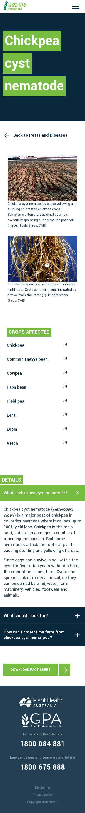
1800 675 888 (42, 767)
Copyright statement (42, 802)
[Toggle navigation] (75, 6)
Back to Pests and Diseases (40, 135)
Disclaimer (42, 787)
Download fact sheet (31, 669)
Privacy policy (42, 794)
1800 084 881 (42, 744)
